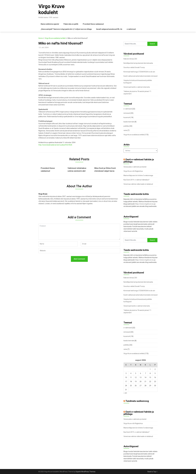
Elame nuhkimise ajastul (50, 24)
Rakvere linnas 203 (130, 59)
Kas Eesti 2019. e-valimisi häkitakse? (136, 180)
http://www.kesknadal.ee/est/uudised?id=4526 (55, 145)
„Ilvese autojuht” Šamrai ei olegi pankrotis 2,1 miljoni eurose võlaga (66, 29)
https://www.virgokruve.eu (144, 204)
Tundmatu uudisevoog (137, 401)
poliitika (126, 126)
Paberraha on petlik (71, 24)
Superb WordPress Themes (85, 472)
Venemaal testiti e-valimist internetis (137, 87)
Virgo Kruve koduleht (51, 9)
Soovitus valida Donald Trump (134, 67)
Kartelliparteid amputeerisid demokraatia (138, 63)
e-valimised (131, 29)
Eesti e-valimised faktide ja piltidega (139, 160)
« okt (125, 393)
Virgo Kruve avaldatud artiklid (55, 38)
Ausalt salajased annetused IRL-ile (109, 29)
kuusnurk (127, 117)
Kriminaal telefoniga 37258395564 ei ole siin (139, 72)
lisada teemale (129, 122)
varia (125, 130)
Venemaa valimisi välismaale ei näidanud (138, 184)
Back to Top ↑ (153, 472)
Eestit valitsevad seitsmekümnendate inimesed (140, 76)
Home (40, 38)
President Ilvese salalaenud (93, 24)
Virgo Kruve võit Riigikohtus (133, 171)
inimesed (127, 113)
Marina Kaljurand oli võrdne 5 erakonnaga (138, 175)
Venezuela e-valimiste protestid (135, 167)
